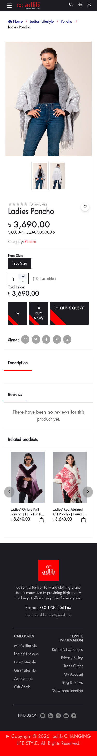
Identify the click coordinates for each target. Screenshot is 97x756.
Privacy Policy (72, 658)
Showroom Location (67, 691)
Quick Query (71, 308)
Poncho (66, 21)
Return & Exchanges (67, 649)
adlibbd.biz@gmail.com (54, 615)
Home (17, 21)
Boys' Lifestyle (25, 662)
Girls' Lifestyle (25, 670)
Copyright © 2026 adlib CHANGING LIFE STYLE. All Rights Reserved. (51, 740)
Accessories (23, 678)
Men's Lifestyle (25, 645)
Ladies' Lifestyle (42, 21)
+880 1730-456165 (54, 607)
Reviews (15, 395)
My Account (73, 674)
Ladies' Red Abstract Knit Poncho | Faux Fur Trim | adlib (69, 512)
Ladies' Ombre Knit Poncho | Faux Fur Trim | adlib (27, 512)
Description (18, 363)
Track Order (73, 666)
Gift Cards (22, 687)
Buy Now (39, 316)
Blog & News (72, 682)
